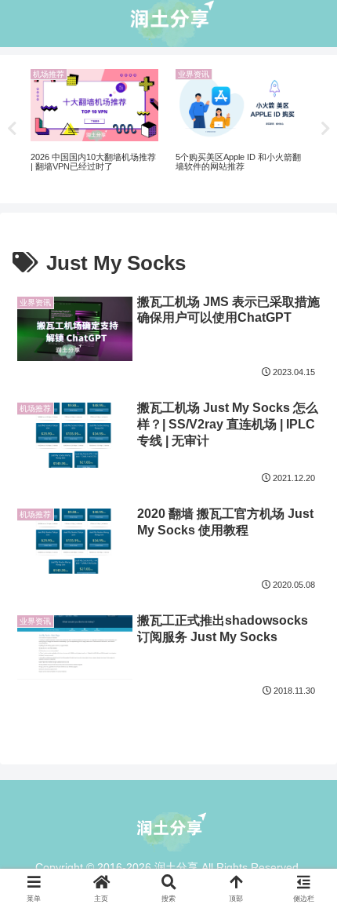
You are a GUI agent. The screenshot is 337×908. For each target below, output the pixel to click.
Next (325, 129)
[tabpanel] (94, 126)
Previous (12, 129)
